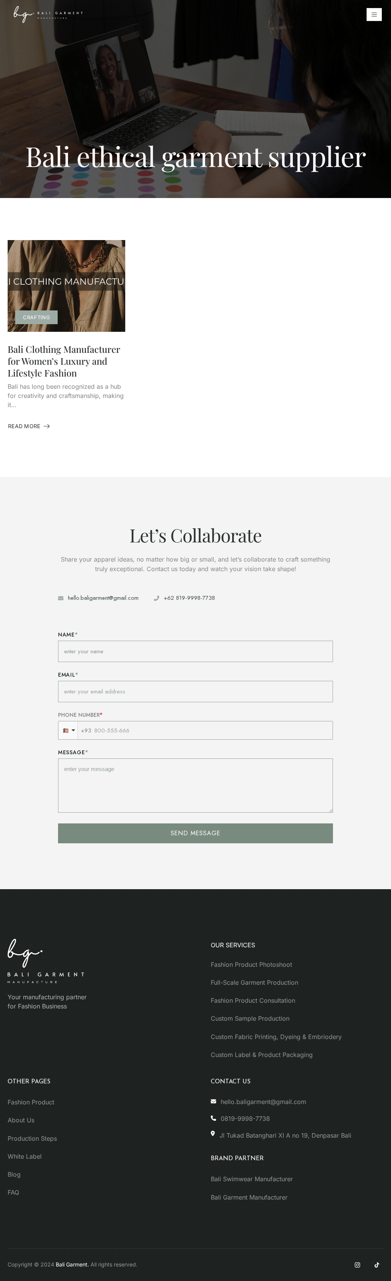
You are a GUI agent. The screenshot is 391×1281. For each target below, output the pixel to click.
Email (66, 675)
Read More (29, 426)
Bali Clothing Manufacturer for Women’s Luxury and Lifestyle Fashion (64, 361)
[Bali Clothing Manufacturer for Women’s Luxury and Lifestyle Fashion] (66, 286)
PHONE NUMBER (79, 715)
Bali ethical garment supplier (195, 156)
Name (66, 634)
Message (71, 752)
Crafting (36, 317)
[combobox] (68, 730)
